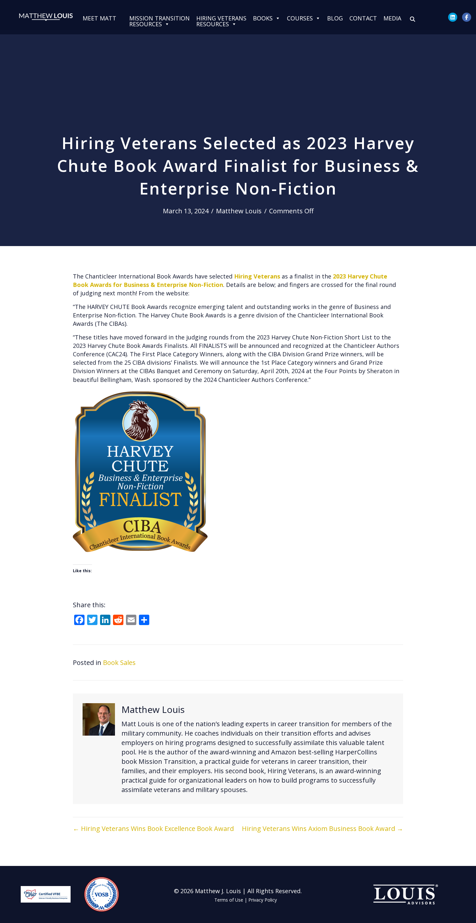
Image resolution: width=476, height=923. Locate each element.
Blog (335, 18)
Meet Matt (99, 18)
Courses (300, 18)
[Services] (122, 18)
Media (392, 18)
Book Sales (119, 662)
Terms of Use (228, 900)
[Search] (412, 19)
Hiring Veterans (257, 276)
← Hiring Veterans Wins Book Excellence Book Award (153, 828)
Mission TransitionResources (159, 18)
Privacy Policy (262, 900)
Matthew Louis (239, 211)
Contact (363, 18)
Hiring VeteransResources (221, 18)
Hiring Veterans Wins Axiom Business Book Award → (322, 828)
